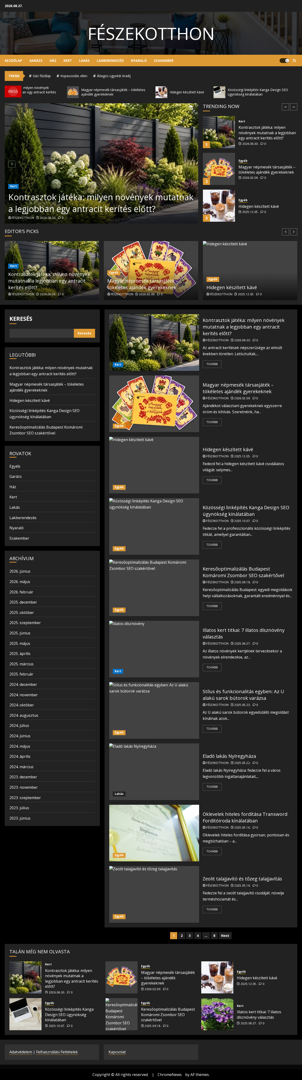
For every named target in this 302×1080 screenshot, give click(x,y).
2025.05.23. (242, 705)
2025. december (23, 602)
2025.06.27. (242, 644)
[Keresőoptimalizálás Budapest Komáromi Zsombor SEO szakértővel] (154, 587)
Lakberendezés (110, 60)
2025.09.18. (242, 582)
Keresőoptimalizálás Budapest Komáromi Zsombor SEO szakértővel (243, 572)
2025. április (19, 653)
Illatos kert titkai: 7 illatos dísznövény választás (259, 1014)
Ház (53, 60)
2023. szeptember (25, 797)
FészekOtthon (151, 33)
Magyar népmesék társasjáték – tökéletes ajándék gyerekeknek (267, 133)
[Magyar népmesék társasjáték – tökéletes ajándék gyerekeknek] (219, 132)
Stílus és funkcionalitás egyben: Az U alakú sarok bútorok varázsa (243, 694)
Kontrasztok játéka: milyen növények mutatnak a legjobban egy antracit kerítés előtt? (100, 203)
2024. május (19, 746)
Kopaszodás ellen (73, 76)
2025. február (21, 674)
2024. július (19, 725)
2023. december (23, 777)
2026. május (19, 581)
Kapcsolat (117, 1052)
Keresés (20, 318)
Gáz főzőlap (42, 76)
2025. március (21, 664)
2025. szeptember (25, 622)
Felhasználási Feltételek (57, 1052)
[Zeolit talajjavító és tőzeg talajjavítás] (154, 894)
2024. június (19, 735)
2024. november (23, 694)
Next (225, 935)
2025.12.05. (250, 175)
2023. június (19, 818)
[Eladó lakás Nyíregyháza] (154, 771)
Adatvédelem (20, 1052)
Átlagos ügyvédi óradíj (114, 76)
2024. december (23, 684)
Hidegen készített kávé (259, 169)
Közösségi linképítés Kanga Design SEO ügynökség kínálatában (263, 206)
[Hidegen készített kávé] (219, 169)
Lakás (84, 60)
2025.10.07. (250, 217)
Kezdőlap (13, 60)
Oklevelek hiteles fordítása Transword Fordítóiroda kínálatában (245, 817)
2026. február (21, 592)
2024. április (19, 756)
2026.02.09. (250, 141)
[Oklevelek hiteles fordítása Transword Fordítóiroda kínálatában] (154, 833)
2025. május (19, 643)
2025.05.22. (242, 763)
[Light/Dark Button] (284, 60)
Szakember (163, 60)
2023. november (23, 787)
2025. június (19, 633)
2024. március (21, 766)
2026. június (19, 571)
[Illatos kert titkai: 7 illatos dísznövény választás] (154, 649)
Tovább (212, 364)
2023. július (19, 807)
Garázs (35, 60)
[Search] (294, 60)
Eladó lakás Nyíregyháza (229, 756)
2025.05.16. (242, 828)
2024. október (21, 705)
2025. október (21, 612)
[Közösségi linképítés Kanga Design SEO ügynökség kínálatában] (219, 206)
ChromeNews (170, 1074)
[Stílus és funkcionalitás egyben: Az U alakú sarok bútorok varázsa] (154, 710)
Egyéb (243, 124)
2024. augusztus (23, 715)
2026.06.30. (48, 218)
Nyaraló (139, 60)
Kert (67, 60)
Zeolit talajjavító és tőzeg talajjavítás (242, 879)
